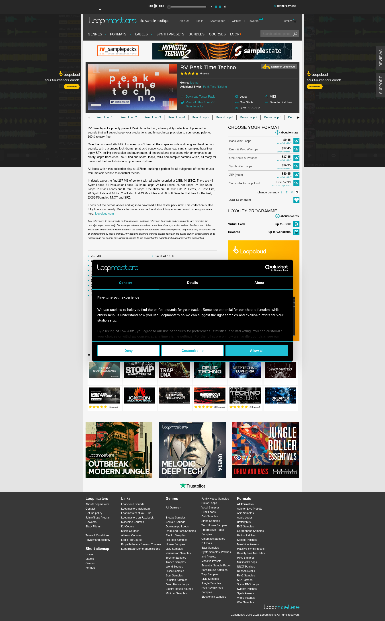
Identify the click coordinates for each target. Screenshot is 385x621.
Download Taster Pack (200, 96)
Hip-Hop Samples (176, 539)
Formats (118, 34)
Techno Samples (176, 557)
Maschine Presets (248, 544)
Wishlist (236, 21)
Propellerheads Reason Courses (141, 544)
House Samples (175, 544)
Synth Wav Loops (240, 166)
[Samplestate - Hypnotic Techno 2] (222, 51)
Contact (90, 508)
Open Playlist (286, 6)
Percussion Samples (178, 553)
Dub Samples (209, 516)
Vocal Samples (210, 507)
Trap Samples (209, 574)
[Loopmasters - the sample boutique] (130, 21)
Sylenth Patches (247, 588)
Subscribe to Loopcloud (244, 183)
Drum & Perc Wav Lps (243, 149)
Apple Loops (244, 517)
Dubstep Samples (176, 580)
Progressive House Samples (213, 532)
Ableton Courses (131, 535)
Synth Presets (170, 34)
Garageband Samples (250, 531)
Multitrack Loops (247, 562)
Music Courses (130, 531)
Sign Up (184, 21)
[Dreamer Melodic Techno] (280, 396)
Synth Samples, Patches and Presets (216, 554)
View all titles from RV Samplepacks (200, 104)
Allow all (256, 351)
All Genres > (173, 507)
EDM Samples (210, 578)
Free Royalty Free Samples (212, 590)
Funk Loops (208, 512)
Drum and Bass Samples (181, 531)
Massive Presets (211, 561)
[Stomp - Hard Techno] (139, 371)
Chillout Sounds (175, 522)
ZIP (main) (236, 174)
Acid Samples (245, 513)
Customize (190, 351)
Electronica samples (213, 596)
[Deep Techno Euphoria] (245, 371)
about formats (289, 132)
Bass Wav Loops (240, 141)
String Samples (210, 521)
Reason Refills (246, 571)
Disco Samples (175, 571)
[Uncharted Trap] (280, 371)
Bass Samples (210, 547)
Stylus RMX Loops (248, 584)
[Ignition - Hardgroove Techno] (139, 396)
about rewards (290, 216)
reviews (381, 58)
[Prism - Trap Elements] (104, 371)
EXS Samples (245, 526)
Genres (95, 34)
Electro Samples (176, 535)
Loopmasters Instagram (135, 508)
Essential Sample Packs (216, 565)
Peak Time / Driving (215, 86)
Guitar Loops (209, 503)
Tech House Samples (214, 525)
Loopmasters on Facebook (137, 517)
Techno (194, 82)
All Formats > (245, 504)
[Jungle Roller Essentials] (265, 450)
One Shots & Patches (243, 158)
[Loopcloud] (40, 91)
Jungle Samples (211, 583)
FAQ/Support (217, 21)
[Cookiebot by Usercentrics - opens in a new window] (268, 268)
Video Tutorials (246, 597)
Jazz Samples (174, 548)
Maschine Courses (132, 522)
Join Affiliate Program (98, 517)
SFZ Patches (244, 580)
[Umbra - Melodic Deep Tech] (192, 450)
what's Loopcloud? (282, 185)
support (381, 85)
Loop (236, 34)
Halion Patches (246, 535)
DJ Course (127, 526)
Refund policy (94, 513)
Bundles (197, 34)
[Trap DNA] (174, 371)
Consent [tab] (125, 283)
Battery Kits (244, 522)
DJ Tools (206, 543)
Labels (141, 34)
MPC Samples (245, 557)
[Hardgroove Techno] (209, 396)
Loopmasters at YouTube (136, 513)
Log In (199, 21)
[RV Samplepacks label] (119, 51)
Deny (129, 351)
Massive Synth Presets (250, 548)
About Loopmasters (97, 504)
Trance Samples (176, 562)
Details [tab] (192, 283)
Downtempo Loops (177, 526)
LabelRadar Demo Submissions (140, 548)
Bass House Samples (214, 570)
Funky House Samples (215, 498)
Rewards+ (254, 21)
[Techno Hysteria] (245, 396)
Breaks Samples (176, 517)
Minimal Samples (176, 593)
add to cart (296, 141)
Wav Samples (245, 602)
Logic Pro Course (131, 539)
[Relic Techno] (209, 371)
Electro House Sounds (179, 588)
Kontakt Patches (247, 539)
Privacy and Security (98, 539)
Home (89, 554)
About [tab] (259, 283)
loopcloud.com (104, 213)
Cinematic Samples (213, 538)
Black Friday (93, 526)
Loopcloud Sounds (132, 504)
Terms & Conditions (97, 535)
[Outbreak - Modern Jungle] (119, 450)
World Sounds (174, 566)
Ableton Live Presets (249, 508)
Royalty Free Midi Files (251, 553)
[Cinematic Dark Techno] (104, 396)
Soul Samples (174, 575)
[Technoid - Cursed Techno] (174, 396)
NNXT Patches (246, 566)
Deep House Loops (177, 584)
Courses (217, 34)
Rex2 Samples (246, 575)
